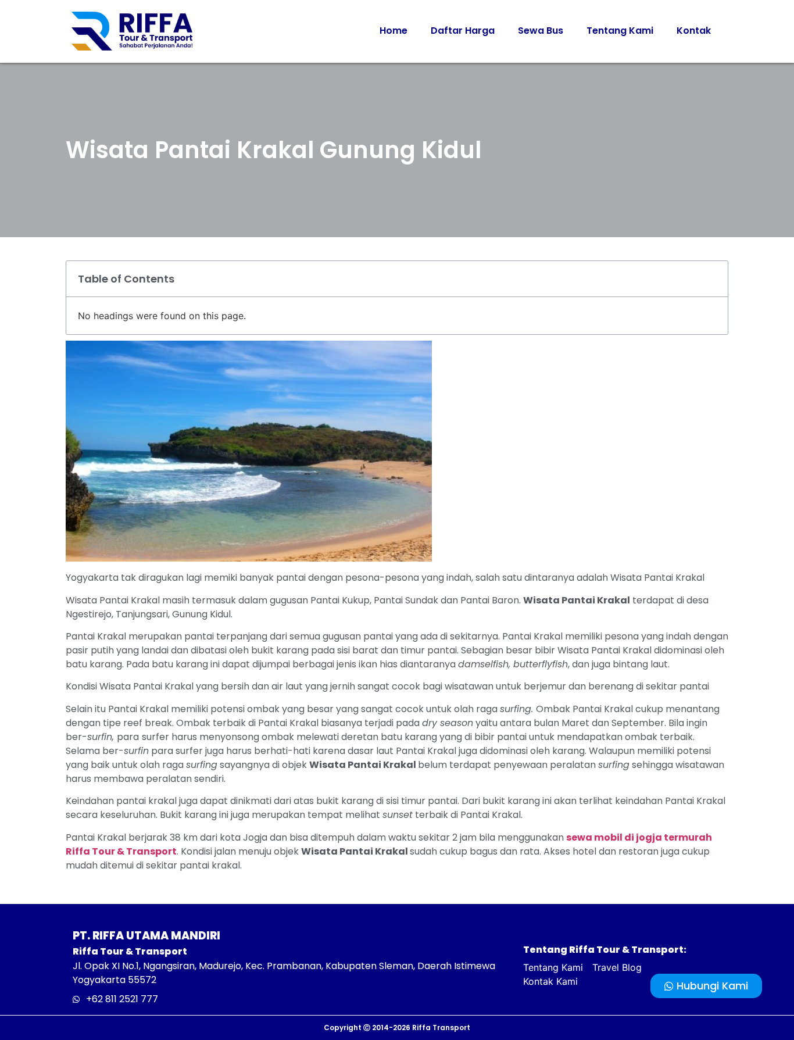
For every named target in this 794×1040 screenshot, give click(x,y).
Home (393, 30)
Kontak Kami (550, 981)
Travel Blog (617, 967)
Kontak (694, 30)
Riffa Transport (441, 1027)
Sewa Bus (540, 30)
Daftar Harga (463, 30)
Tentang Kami (619, 30)
